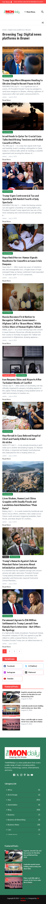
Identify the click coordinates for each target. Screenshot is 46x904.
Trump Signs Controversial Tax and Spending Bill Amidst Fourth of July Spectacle (20, 199)
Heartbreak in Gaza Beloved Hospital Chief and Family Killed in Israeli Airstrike (21, 439)
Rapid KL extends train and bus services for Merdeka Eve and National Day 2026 (31, 694)
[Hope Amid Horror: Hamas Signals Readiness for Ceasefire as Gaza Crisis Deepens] (23, 238)
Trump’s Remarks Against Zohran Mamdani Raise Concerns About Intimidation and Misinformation (19, 564)
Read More (6, 100)
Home (4, 30)
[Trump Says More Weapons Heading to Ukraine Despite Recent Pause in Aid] (23, 60)
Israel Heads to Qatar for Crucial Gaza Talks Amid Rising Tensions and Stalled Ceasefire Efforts (22, 139)
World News (7, 76)
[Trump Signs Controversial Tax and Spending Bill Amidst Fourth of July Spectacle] (23, 176)
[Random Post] (43, 23)
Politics (5, 557)
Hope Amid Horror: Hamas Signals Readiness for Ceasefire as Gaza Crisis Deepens (22, 261)
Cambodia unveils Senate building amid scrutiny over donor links (32, 867)
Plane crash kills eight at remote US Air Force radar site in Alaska (32, 880)
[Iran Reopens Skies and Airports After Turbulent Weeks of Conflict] (23, 360)
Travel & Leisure (9, 375)
